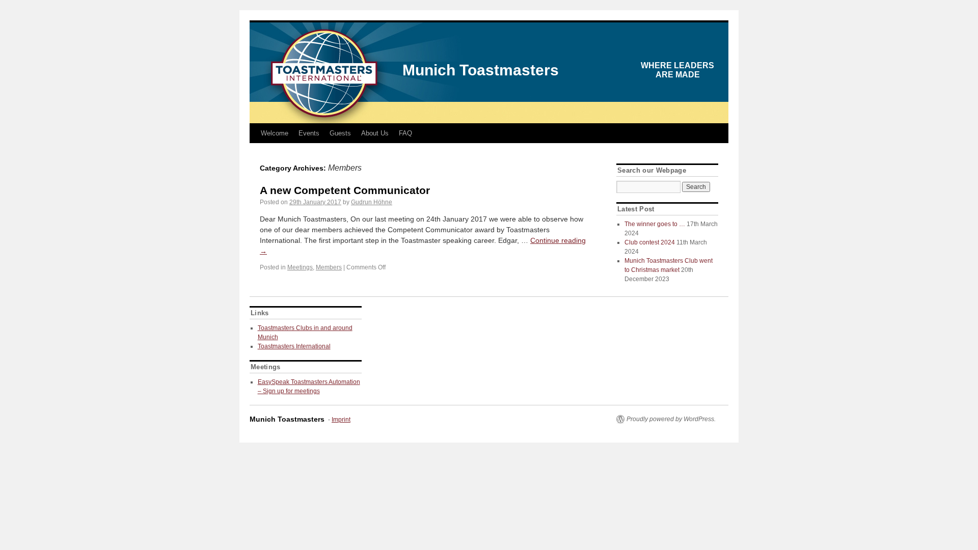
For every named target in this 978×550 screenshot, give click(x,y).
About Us (375, 133)
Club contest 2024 (649, 242)
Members (329, 267)
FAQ (405, 133)
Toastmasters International (294, 346)
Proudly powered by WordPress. (671, 419)
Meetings (300, 267)
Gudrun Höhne (371, 202)
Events (308, 133)
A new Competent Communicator (345, 190)
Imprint (341, 419)
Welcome (274, 133)
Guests (340, 133)
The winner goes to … (654, 224)
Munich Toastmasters (480, 70)
